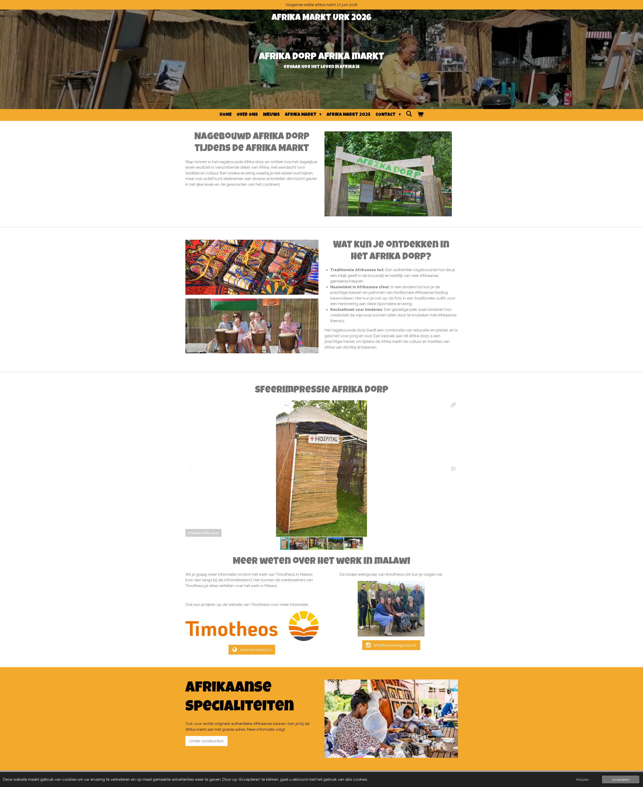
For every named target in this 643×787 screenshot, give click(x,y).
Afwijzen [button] (582, 779)
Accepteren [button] (620, 779)
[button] (453, 405)
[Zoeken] (409, 114)
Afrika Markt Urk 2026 (321, 18)
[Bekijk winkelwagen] (420, 115)
